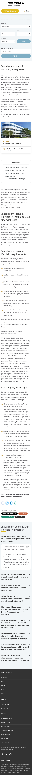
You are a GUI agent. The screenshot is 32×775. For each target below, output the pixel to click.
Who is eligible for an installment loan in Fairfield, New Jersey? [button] (13, 587)
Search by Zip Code (7, 48)
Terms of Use (5, 704)
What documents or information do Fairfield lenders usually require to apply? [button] (15, 598)
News (3, 685)
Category (19, 31)
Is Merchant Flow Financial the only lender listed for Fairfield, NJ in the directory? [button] (14, 636)
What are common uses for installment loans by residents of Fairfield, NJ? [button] (15, 577)
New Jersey (20, 90)
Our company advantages (17, 179)
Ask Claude (23, 514)
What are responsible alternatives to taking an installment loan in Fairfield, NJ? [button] (15, 657)
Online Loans (5, 738)
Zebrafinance (5, 19)
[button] (3, 4)
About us (4, 677)
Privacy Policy (5, 708)
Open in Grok (20, 517)
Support (3, 693)
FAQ (2, 689)
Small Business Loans (7, 730)
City (2, 31)
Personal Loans (5, 722)
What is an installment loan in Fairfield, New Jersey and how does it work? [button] (15, 538)
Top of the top (5, 742)
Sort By (3, 38)
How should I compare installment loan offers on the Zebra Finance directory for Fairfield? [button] (14, 611)
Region (3, 23)
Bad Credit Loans (6, 734)
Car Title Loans (5, 726)
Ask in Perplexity (7, 517)
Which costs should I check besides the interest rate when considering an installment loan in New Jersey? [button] (15, 624)
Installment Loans (6, 719)
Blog (2, 681)
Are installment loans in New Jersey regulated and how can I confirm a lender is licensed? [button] (15, 647)
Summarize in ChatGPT (9, 514)
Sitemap (10, 749)
